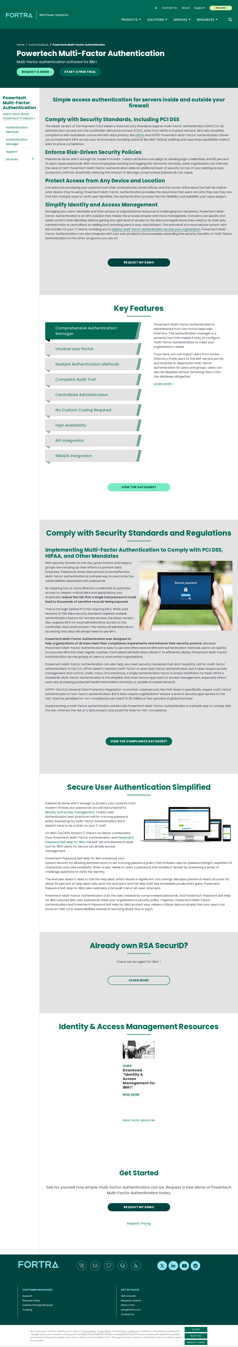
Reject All (196, 1335)
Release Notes (31, 1300)
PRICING (221, 7)
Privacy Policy (89, 1331)
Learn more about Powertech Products (18, 116)
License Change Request (37, 1305)
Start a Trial (127, 1305)
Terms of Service (129, 1331)
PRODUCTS (131, 20)
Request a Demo (131, 1300)
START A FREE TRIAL (80, 72)
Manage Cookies (196, 1342)
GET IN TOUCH (130, 1290)
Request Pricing (139, 1223)
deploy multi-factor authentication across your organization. (156, 229)
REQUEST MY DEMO (139, 262)
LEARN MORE (139, 980)
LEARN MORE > (164, 384)
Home (21, 45)
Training (27, 1309)
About (185, 8)
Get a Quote (128, 1296)
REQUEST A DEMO (35, 72)
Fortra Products (38, 45)
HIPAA (139, 135)
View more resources (139, 1120)
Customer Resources (37, 1290)
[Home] (20, 15)
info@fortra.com (131, 1309)
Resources (207, 20)
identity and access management (70, 812)
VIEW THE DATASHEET (138, 487)
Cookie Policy (104, 1331)
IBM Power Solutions (53, 15)
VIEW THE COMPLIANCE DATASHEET (138, 741)
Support (199, 8)
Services (182, 20)
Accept (196, 1329)
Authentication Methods (17, 129)
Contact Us (169, 8)
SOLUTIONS (157, 20)
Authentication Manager (17, 141)
